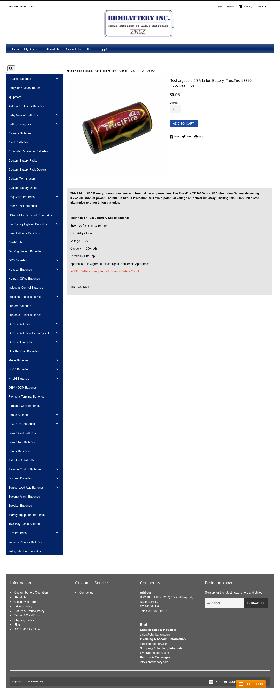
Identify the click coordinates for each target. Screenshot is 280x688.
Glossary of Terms (26, 601)
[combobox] (36, 68)
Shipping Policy (24, 620)
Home (14, 49)
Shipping (103, 49)
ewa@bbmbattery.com (154, 653)
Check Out (262, 6)
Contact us (86, 592)
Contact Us (73, 49)
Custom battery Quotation (31, 592)
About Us (53, 49)
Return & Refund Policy (29, 611)
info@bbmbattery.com (154, 643)
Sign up (230, 6)
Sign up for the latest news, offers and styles (233, 592)
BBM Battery (37, 681)
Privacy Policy (23, 606)
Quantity (174, 102)
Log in (219, 6)
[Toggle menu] (57, 78)
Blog (89, 49)
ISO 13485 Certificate (28, 629)
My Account (32, 49)
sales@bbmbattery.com (155, 634)
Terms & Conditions (27, 615)
